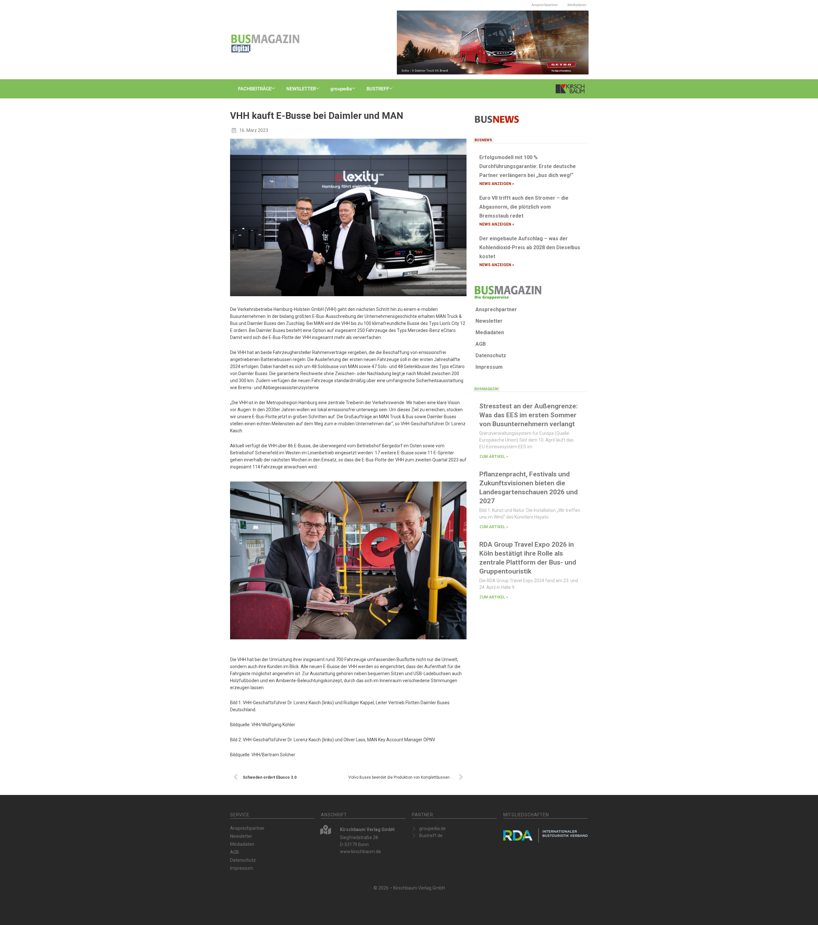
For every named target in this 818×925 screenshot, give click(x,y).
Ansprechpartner (544, 5)
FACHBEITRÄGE (255, 89)
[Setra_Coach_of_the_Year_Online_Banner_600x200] (493, 42)
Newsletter (489, 321)
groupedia (341, 89)
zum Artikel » (493, 456)
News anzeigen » (496, 183)
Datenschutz (490, 355)
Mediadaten (576, 5)
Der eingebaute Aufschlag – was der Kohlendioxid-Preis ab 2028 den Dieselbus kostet (529, 247)
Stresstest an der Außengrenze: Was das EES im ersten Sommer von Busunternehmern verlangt (528, 415)
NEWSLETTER (301, 89)
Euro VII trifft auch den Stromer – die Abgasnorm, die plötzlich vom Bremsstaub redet (523, 207)
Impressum (489, 367)
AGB (480, 344)
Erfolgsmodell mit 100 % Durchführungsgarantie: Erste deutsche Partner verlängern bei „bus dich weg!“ (527, 166)
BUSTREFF (378, 89)
